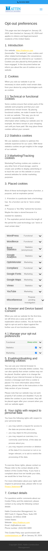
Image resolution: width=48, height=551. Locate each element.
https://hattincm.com (24, 50)
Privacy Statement (12, 486)
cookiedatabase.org (13, 535)
